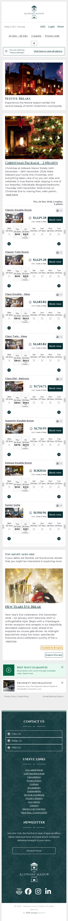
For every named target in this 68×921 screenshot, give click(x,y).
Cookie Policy (23, 696)
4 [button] (11, 216)
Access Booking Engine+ (53, 696)
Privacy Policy (10, 696)
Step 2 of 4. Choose (14, 26)
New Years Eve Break (23, 606)
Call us (16, 733)
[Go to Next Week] (59, 244)
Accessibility (34, 788)
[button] (59, 210)
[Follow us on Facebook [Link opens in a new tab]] (28, 891)
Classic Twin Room (17, 252)
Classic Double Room (18, 210)
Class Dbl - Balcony (17, 378)
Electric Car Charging (34, 809)
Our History (34, 802)
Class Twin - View (16, 336)
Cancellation (34, 777)
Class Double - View (17, 294)
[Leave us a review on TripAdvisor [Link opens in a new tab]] (19, 891)
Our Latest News (34, 770)
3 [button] (10, 384)
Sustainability (34, 791)
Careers (34, 805)
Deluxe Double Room (18, 462)
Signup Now (27, 851)
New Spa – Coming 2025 (34, 812)
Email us (17, 740)
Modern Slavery (34, 798)
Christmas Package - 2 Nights (31, 163)
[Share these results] (34, 43)
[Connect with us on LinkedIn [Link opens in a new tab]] (48, 891)
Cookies (34, 784)
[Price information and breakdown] (30, 218)
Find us (16, 747)
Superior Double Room (19, 420)
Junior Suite (12, 505)
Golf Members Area (34, 773)
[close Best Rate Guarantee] (62, 667)
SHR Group (31, 912)
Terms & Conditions (34, 795)
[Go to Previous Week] (9, 244)
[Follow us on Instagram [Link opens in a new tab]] (38, 891)
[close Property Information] (62, 683)
